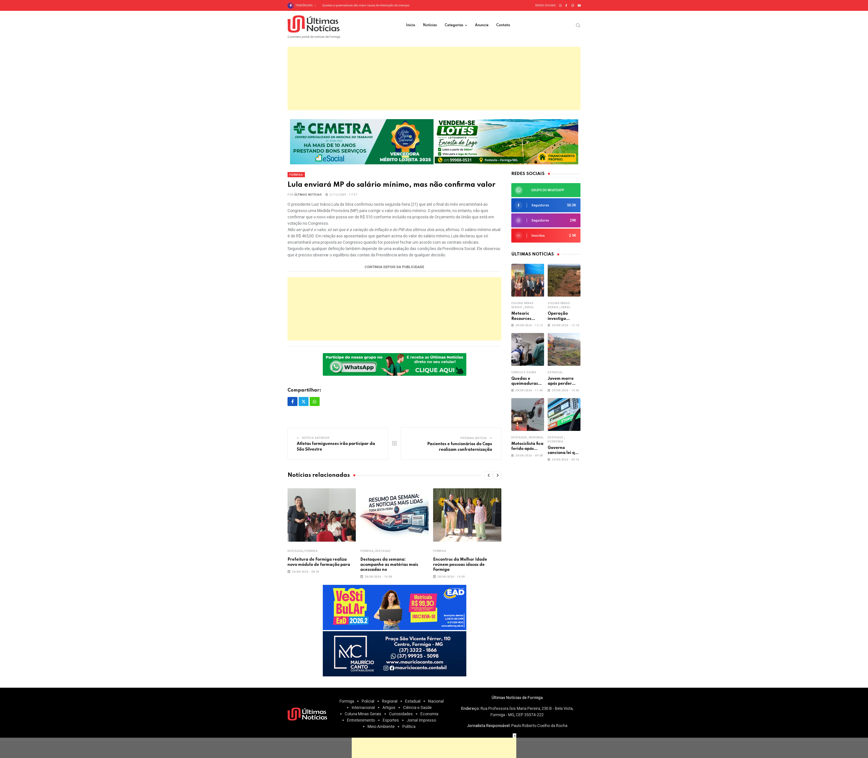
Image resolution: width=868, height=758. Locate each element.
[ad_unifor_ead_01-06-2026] (394, 607)
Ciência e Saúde (523, 372)
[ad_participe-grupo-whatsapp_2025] (394, 364)
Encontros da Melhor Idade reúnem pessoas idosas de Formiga (460, 564)
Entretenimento (361, 720)
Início (410, 25)
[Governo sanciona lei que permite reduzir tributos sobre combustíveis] (564, 414)
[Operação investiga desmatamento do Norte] (564, 280)
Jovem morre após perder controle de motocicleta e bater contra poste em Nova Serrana (380, 5)
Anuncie (481, 25)
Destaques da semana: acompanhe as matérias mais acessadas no (389, 564)
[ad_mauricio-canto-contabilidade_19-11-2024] (394, 653)
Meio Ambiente (381, 726)
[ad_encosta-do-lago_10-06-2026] (506, 141)
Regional (536, 437)
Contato (503, 25)
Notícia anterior (316, 437)
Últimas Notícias (308, 194)
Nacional (436, 701)
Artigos (388, 707)
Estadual (555, 372)
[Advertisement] (434, 78)
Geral (529, 307)
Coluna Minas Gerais (363, 713)
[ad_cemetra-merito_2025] (362, 141)
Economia (555, 441)
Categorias (454, 25)
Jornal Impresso (421, 720)
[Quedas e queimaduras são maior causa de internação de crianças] (527, 349)
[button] (489, 475)
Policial (368, 701)
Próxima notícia (473, 438)
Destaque (295, 551)
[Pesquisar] (578, 25)
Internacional (363, 707)
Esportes (391, 720)
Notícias (430, 25)
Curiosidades (401, 713)
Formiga (311, 551)
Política (408, 726)
